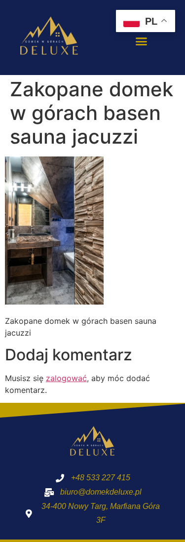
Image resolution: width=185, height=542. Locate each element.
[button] (141, 41)
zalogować (66, 378)
